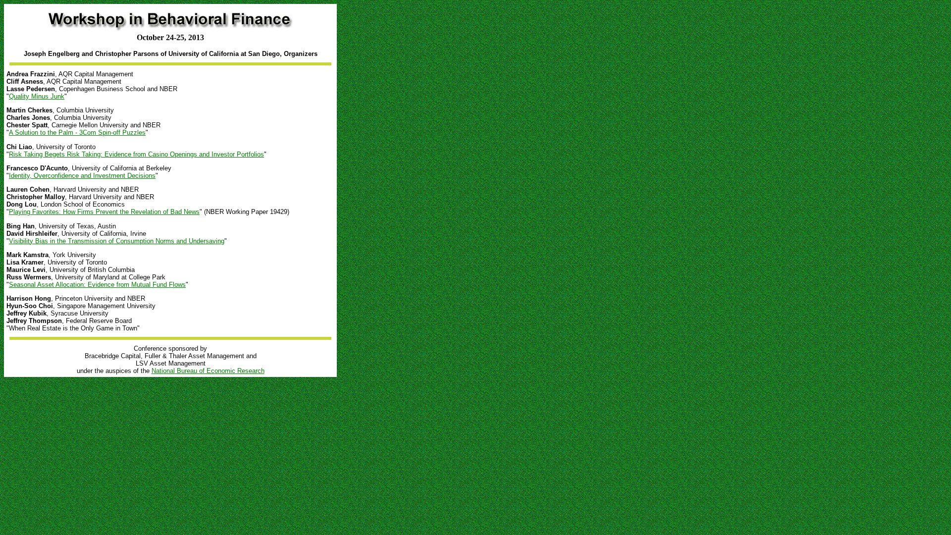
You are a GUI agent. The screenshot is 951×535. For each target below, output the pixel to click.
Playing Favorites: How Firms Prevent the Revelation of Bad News (104, 211)
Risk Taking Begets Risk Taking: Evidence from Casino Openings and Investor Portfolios (136, 154)
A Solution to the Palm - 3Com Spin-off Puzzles (77, 132)
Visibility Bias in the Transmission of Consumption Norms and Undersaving (116, 241)
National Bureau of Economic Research (208, 370)
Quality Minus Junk (36, 96)
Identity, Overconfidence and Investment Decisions (82, 175)
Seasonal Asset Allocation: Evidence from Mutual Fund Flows (97, 284)
